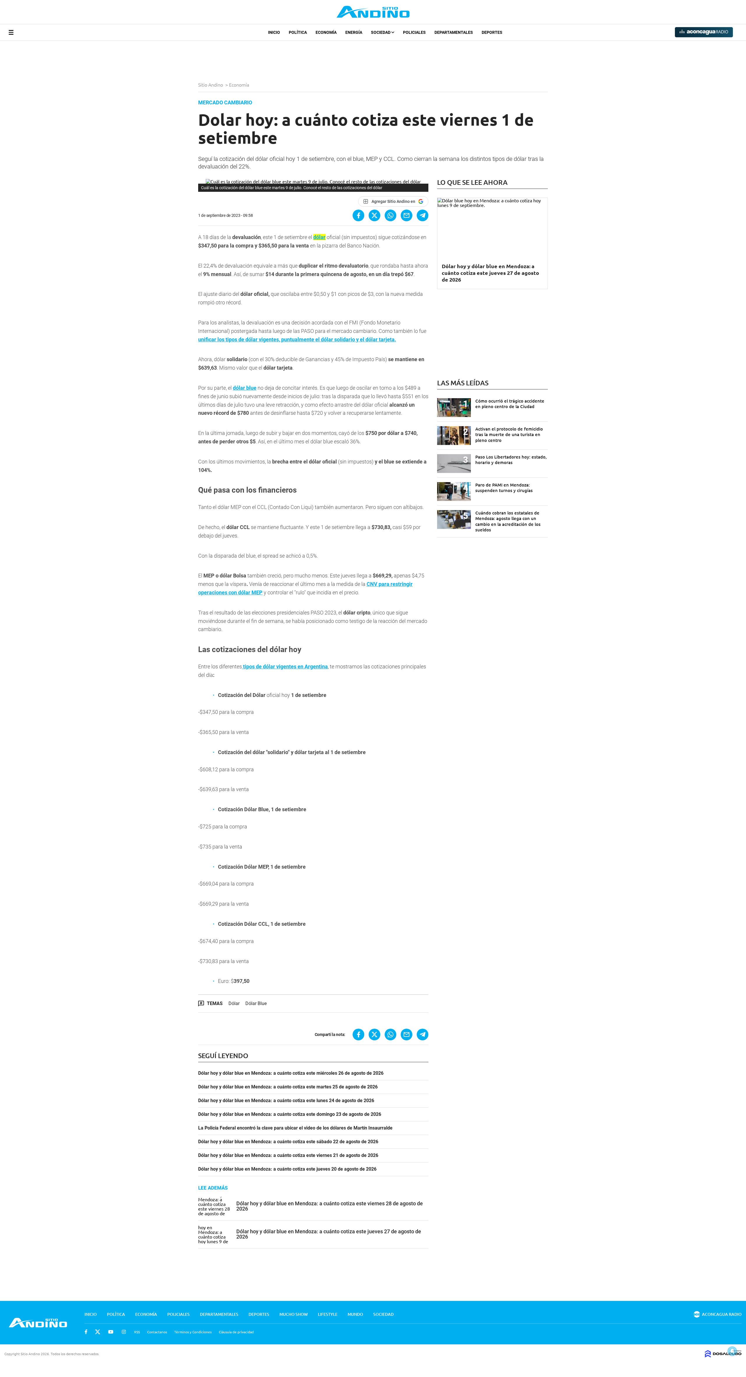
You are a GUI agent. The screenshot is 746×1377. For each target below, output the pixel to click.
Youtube (111, 1331)
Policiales (414, 32)
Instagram (124, 1331)
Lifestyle (327, 1314)
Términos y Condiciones (193, 1331)
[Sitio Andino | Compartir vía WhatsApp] (390, 215)
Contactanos (157, 1331)
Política (298, 32)
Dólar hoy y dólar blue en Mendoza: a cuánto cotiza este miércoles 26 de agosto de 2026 (290, 1073)
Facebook (86, 1331)
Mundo (355, 1314)
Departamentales (453, 32)
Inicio (274, 32)
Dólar (234, 1003)
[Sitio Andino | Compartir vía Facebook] (358, 215)
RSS (137, 1331)
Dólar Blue (256, 1003)
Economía (326, 32)
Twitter (98, 1331)
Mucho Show (293, 1314)
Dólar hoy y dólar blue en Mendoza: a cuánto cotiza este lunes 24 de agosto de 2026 (286, 1100)
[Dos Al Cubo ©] (723, 1355)
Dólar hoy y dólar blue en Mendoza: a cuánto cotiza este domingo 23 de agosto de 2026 (289, 1114)
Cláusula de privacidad (236, 1331)
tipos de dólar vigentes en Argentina (285, 666)
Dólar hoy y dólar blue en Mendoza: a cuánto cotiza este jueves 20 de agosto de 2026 (287, 1169)
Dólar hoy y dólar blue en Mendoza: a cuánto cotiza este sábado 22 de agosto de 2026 (288, 1141)
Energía (353, 32)
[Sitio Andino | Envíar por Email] (406, 215)
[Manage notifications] (732, 1351)
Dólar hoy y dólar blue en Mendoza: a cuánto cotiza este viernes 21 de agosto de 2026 (288, 1155)
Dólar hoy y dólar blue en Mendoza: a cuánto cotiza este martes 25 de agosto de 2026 (288, 1087)
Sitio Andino (211, 84)
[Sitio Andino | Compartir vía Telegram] (422, 215)
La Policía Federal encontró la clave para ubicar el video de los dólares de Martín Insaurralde (295, 1128)
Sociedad (381, 32)
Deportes (492, 32)
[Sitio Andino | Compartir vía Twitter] (374, 215)
